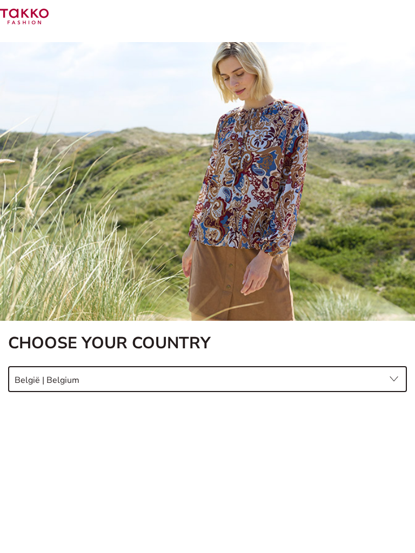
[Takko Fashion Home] (24, 16)
